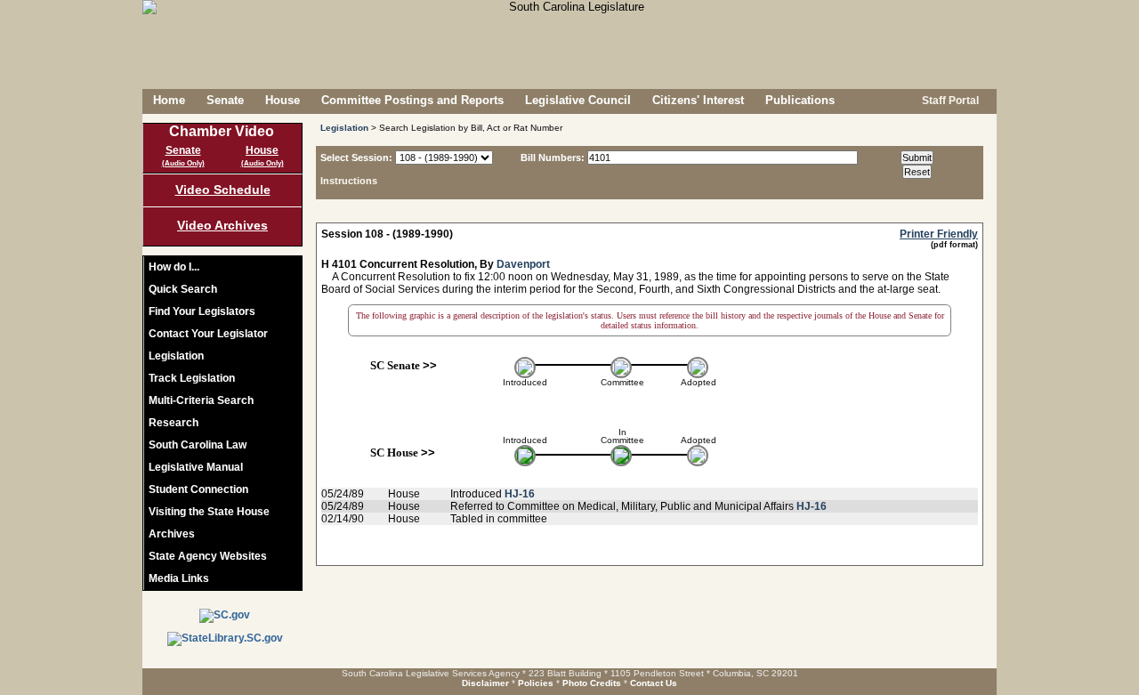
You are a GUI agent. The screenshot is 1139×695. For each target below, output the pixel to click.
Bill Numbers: (553, 157)
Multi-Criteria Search (201, 400)
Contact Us (653, 683)
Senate (225, 100)
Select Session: (356, 157)
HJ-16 (520, 494)
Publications (800, 100)
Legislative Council (578, 100)
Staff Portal (949, 100)
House (282, 100)
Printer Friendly (939, 234)
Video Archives (222, 225)
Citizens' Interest (698, 100)
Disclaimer (485, 683)
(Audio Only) (183, 163)
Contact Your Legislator (208, 333)
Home (169, 100)
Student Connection (198, 489)
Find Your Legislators (202, 311)
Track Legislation (192, 378)
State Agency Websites (208, 556)
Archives (172, 534)
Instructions (348, 180)
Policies (535, 683)
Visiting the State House (209, 511)
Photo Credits (591, 683)
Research (173, 422)
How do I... (174, 267)
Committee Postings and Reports (412, 100)
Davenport (523, 264)
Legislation (176, 356)
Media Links (179, 578)
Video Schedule (223, 189)
